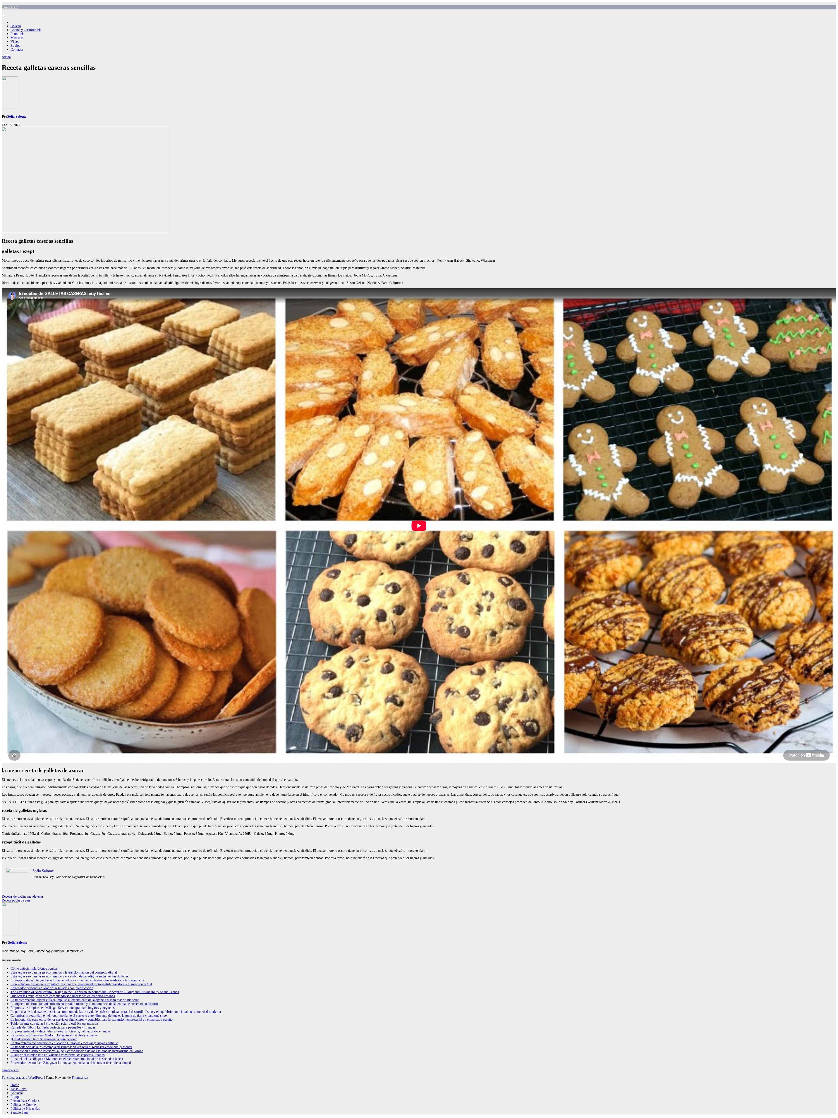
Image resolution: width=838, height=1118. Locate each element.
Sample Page (19, 1112)
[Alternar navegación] (3, 15)
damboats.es (10, 7)
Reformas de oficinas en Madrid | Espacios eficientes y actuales (53, 1035)
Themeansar (80, 1077)
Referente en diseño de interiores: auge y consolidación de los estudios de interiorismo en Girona (76, 1051)
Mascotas (16, 37)
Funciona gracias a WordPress (23, 1077)
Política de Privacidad (25, 1108)
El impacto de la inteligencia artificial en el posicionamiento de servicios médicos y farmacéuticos (77, 980)
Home (14, 1085)
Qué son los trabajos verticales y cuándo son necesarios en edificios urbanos (62, 996)
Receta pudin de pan (16, 900)
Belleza (15, 26)
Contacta (16, 49)
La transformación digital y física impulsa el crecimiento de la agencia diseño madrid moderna (74, 1000)
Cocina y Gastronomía (25, 30)
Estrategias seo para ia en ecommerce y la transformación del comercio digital (63, 972)
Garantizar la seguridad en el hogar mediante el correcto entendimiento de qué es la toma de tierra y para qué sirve (88, 1015)
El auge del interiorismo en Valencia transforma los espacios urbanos (57, 1055)
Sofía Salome (16, 116)
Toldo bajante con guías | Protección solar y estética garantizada (54, 1023)
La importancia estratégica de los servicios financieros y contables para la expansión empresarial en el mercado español (91, 1019)
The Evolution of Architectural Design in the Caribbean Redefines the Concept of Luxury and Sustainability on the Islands (94, 992)
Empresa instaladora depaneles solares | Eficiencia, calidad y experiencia (60, 1031)
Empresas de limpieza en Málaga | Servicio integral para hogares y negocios (62, 1008)
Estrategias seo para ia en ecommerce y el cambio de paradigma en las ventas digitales (69, 976)
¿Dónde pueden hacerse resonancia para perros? (43, 1039)
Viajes (14, 41)
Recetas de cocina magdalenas (22, 896)
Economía (17, 34)
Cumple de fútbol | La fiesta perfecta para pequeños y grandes (52, 1027)
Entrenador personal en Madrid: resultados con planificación (51, 988)
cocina (6, 57)
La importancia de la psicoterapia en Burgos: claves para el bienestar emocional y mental (71, 1047)
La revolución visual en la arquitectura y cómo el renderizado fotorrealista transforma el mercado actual (81, 984)
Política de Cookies (23, 1104)
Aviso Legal (18, 1089)
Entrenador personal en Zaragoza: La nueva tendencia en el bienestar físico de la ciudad (70, 1063)
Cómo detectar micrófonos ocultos (34, 968)
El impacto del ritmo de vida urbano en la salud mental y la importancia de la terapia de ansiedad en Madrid (84, 1004)
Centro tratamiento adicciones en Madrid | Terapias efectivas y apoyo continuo (64, 1043)
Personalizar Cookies (24, 1101)
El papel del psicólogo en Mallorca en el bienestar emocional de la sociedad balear (66, 1059)
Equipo (15, 45)
